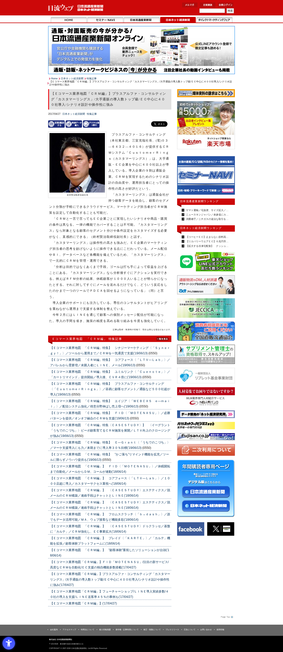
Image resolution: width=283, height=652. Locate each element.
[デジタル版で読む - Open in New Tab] (91, 123)
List (162, 338)
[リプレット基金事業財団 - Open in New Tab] (206, 376)
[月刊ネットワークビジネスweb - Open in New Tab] (206, 426)
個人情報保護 (105, 630)
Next (229, 177)
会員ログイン (225, 5)
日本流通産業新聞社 (76, 8)
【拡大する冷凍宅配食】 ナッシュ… (207, 246)
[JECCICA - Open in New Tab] (206, 308)
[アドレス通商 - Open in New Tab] (206, 285)
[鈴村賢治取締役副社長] (77, 163)
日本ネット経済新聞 (178, 20)
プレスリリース (172, 630)
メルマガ (190, 5)
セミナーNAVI (105, 20)
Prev (183, 177)
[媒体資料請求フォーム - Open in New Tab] (206, 93)
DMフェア (214, 20)
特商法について (87, 630)
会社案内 (54, 630)
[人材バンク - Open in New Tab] (206, 397)
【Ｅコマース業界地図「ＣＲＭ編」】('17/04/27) (83, 603)
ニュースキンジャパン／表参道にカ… (207, 214)
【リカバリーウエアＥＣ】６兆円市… (207, 241)
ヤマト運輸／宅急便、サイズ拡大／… (207, 210)
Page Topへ (226, 617)
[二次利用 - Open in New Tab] (206, 450)
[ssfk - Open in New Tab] (206, 355)
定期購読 (207, 5)
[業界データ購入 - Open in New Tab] (74, 123)
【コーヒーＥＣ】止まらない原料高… (207, 236)
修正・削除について (152, 630)
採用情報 (220, 630)
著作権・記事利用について (127, 630)
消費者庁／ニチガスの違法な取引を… (207, 219)
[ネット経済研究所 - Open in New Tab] (206, 176)
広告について (189, 630)
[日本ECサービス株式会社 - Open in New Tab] (206, 262)
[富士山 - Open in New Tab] (206, 437)
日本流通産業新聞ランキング (199, 201)
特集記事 (92, 78)
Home (69, 20)
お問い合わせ (206, 630)
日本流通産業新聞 (142, 20)
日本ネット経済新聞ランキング (201, 228)
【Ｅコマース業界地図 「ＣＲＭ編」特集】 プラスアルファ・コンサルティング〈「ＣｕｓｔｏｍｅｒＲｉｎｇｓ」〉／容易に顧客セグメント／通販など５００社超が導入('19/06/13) (110, 389)
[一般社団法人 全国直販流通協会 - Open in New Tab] (206, 332)
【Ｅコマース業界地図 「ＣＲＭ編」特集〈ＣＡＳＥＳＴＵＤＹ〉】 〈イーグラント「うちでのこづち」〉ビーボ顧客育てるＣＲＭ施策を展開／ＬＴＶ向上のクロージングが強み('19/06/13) (110, 430)
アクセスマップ (69, 630)
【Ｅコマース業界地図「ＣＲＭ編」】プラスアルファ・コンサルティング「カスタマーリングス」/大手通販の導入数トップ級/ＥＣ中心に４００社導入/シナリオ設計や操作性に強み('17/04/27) (110, 579)
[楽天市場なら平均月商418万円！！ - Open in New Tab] (206, 125)
